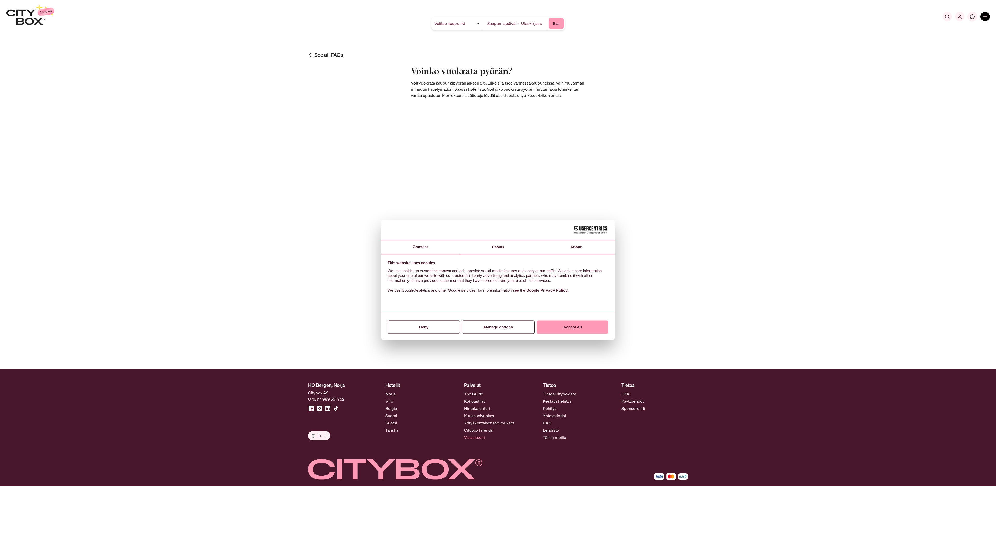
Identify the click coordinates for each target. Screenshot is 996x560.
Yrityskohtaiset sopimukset (489, 423)
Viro (389, 401)
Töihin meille (554, 437)
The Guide (473, 394)
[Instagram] (319, 408)
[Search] (947, 16)
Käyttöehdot (632, 401)
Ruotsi (391, 423)
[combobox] (319, 435)
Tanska (391, 430)
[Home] (43, 16)
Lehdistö (551, 430)
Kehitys (550, 408)
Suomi (391, 415)
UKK (547, 423)
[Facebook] (311, 408)
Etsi (556, 23)
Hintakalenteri (477, 408)
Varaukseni (474, 437)
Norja (390, 394)
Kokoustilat (474, 401)
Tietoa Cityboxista (559, 394)
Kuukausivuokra (479, 415)
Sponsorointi (633, 408)
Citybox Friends (478, 430)
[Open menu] (985, 16)
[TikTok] (336, 408)
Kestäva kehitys (557, 401)
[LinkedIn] (328, 408)
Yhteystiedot (554, 415)
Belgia (391, 408)
